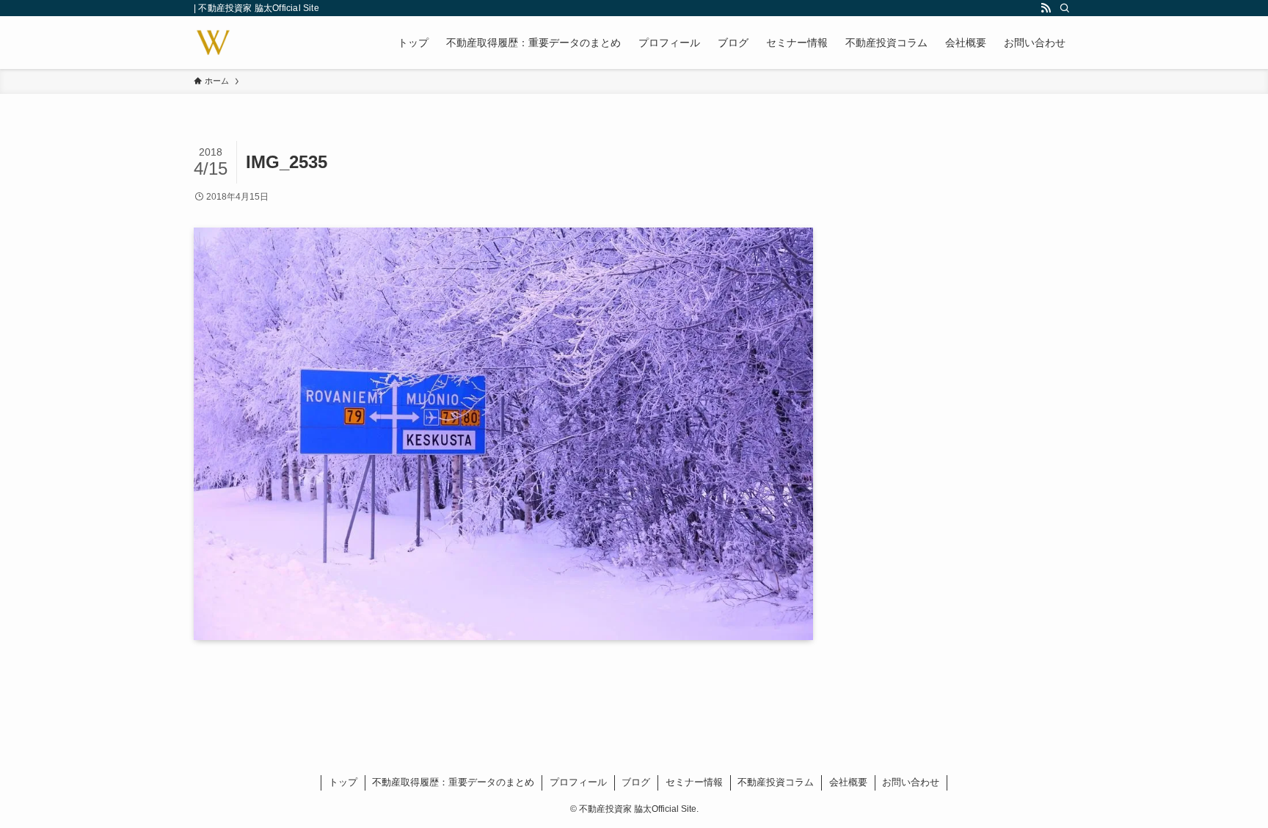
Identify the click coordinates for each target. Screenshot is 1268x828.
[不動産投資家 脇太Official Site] (213, 42)
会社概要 (848, 782)
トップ (343, 782)
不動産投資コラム (775, 782)
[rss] (1045, 8)
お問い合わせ (910, 782)
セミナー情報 (694, 782)
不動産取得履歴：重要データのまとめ (453, 782)
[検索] (1064, 8)
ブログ (636, 782)
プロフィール (578, 782)
